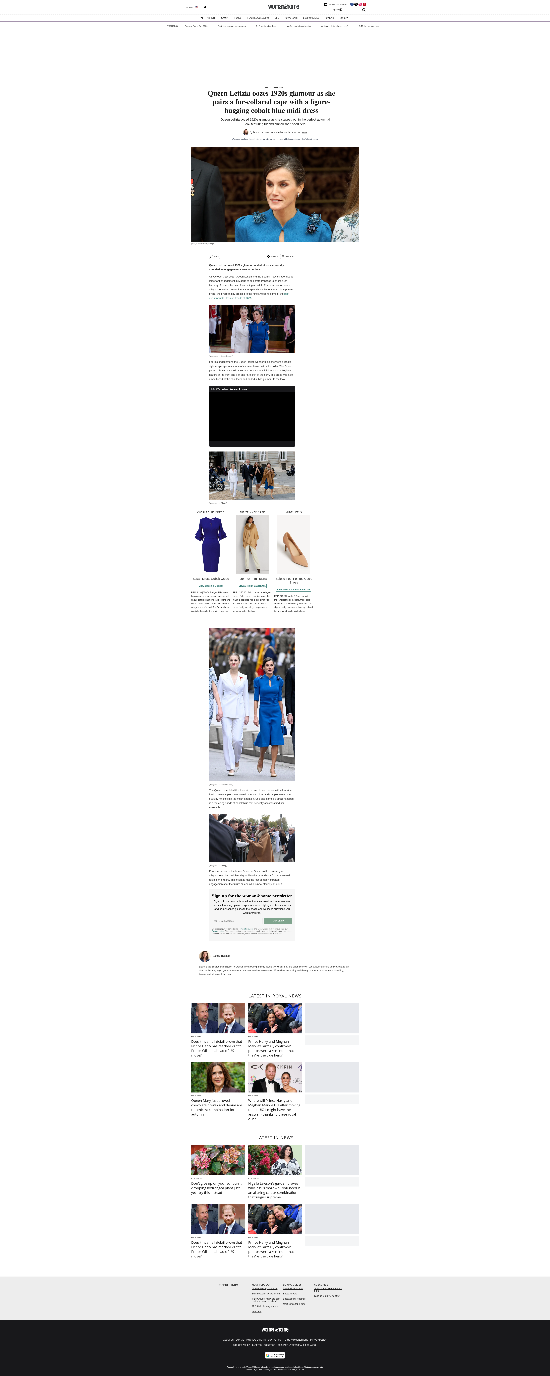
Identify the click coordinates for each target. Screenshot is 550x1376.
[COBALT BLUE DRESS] (210, 544)
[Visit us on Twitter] (356, 4)
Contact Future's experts (251, 1340)
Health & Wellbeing (258, 18)
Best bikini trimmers (293, 1288)
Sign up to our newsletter (326, 1296)
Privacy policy (318, 1340)
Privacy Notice (218, 931)
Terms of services (246, 929)
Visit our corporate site (313, 1367)
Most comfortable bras (294, 1304)
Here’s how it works (309, 139)
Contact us (274, 1340)
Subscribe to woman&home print (328, 1289)
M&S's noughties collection (299, 26)
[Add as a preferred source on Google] (275, 1355)
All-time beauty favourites (264, 1288)
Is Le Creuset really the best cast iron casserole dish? (266, 1300)
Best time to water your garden (232, 26)
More (342, 18)
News (304, 132)
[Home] (201, 18)
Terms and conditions (295, 1340)
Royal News (291, 18)
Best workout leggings (294, 1299)
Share (216, 256)
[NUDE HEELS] (293, 544)
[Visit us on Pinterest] (364, 4)
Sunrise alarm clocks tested (266, 1293)
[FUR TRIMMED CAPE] (252, 544)
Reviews (329, 18)
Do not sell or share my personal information (290, 1345)
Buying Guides (311, 18)
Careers (257, 1345)
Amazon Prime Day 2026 (196, 26)
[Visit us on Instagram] (360, 4)
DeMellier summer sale (369, 26)
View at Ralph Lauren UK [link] (252, 586)
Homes (237, 18)
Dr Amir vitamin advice (266, 26)
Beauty (224, 18)
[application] (252, 416)
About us (228, 1340)
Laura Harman (261, 132)
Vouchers (256, 1311)
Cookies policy (241, 1345)
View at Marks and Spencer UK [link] (293, 589)
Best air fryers (290, 1293)
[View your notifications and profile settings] (205, 7)
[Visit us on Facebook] (352, 4)
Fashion (210, 18)
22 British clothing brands (265, 1306)
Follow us (274, 256)
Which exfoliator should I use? (334, 26)
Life (277, 18)
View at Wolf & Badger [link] (211, 586)
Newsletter (289, 256)
